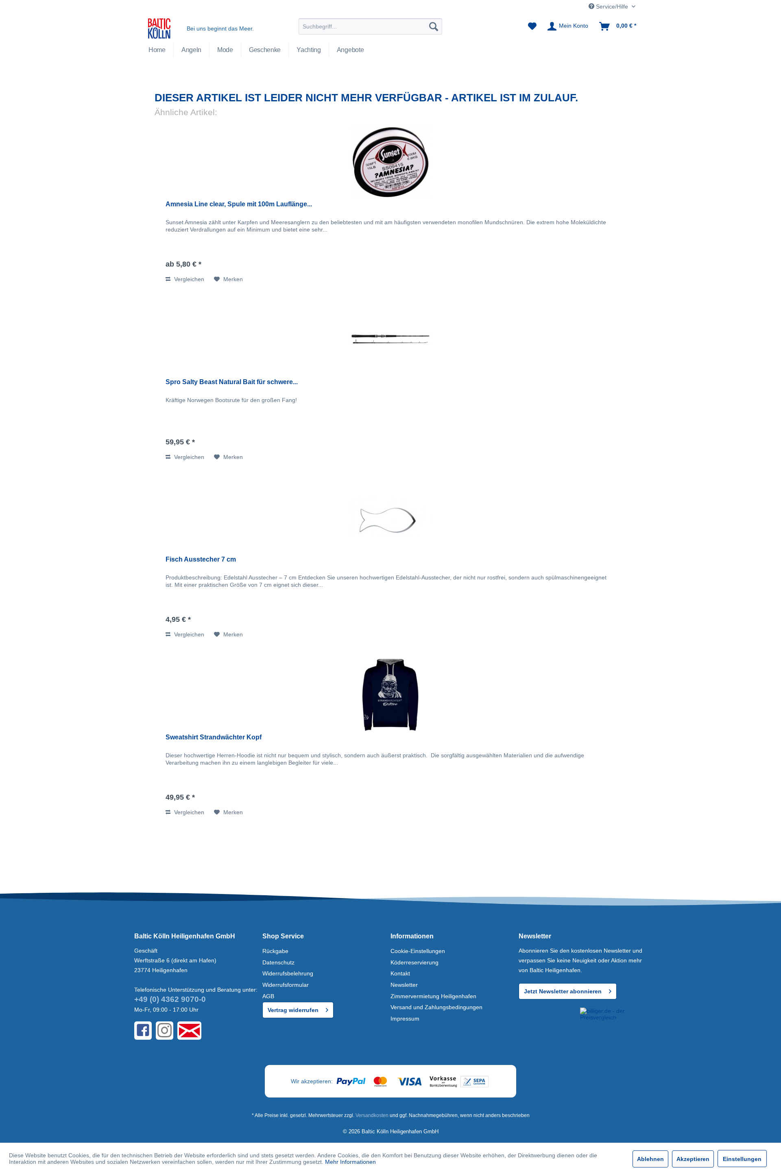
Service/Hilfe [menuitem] (612, 6)
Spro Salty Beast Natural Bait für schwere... (232, 381)
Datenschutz (278, 962)
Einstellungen (742, 1159)
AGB (268, 996)
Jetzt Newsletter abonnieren (563, 991)
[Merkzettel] (532, 26)
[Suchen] (433, 26)
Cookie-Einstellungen (417, 951)
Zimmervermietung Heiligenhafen (433, 996)
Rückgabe (275, 951)
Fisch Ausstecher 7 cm (201, 559)
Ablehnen (650, 1159)
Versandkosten (372, 1115)
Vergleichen (188, 279)
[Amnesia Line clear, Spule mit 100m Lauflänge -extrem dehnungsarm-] (390, 161)
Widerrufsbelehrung (287, 973)
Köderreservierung (414, 962)
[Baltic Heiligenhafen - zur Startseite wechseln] (159, 28)
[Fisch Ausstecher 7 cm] (390, 516)
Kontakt (400, 973)
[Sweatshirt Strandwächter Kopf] (390, 694)
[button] (548, 1022)
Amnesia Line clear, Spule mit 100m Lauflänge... (239, 204)
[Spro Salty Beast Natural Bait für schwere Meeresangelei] (390, 339)
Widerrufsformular (285, 985)
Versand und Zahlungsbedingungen (436, 1007)
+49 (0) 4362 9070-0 (170, 999)
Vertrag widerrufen (293, 1010)
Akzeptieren (692, 1159)
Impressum (404, 1018)
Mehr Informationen (350, 1162)
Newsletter (404, 985)
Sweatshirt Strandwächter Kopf (214, 737)
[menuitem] (370, 26)
